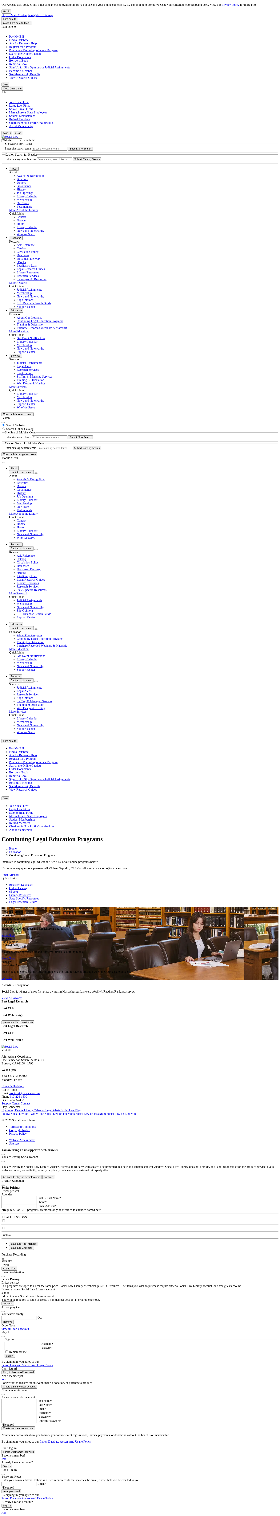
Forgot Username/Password (18, 1372)
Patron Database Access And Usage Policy (27, 1365)
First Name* (45, 1400)
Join (5, 84)
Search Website (15, 425)
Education (16, 310)
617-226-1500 (18, 1096)
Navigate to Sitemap (40, 15)
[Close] (3, 422)
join (4, 1379)
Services (15, 355)
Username (47, 1343)
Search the (29, 140)
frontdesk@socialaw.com (24, 1093)
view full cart (9, 1328)
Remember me (18, 1352)
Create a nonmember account (19, 1386)
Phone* (42, 1202)
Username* (44, 1412)
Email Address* (47, 1206)
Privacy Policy (230, 4)
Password (46, 1347)
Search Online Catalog (20, 429)
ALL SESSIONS (16, 1217)
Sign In (7, 1466)
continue (48, 1177)
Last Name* (45, 1404)
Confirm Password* (50, 1420)
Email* (42, 1408)
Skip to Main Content (14, 15)
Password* (44, 1416)
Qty (40, 1317)
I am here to (9, 19)
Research (16, 237)
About (14, 168)
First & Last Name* (49, 1198)
